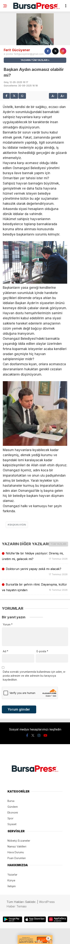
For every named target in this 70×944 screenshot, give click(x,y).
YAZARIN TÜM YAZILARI (34, 60)
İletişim (11, 886)
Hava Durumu (15, 852)
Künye (11, 880)
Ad (5, 651)
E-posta (42, 651)
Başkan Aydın (18, 524)
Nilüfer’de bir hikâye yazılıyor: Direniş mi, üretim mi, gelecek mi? (35, 556)
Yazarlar (12, 874)
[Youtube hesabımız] (45, 735)
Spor (10, 818)
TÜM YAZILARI (58, 544)
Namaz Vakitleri (16, 846)
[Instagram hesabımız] (39, 735)
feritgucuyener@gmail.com (29, 53)
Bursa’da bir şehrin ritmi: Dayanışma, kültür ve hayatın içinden (35, 587)
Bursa (10, 800)
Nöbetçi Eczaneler (18, 840)
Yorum (8, 624)
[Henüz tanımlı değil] (47, 51)
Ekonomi (12, 812)
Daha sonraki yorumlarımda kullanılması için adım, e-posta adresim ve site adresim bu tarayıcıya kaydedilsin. (34, 675)
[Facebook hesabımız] (27, 735)
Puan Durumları (16, 858)
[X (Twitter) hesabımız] (33, 735)
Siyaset (11, 824)
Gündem (12, 806)
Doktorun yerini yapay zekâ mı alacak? (36, 571)
